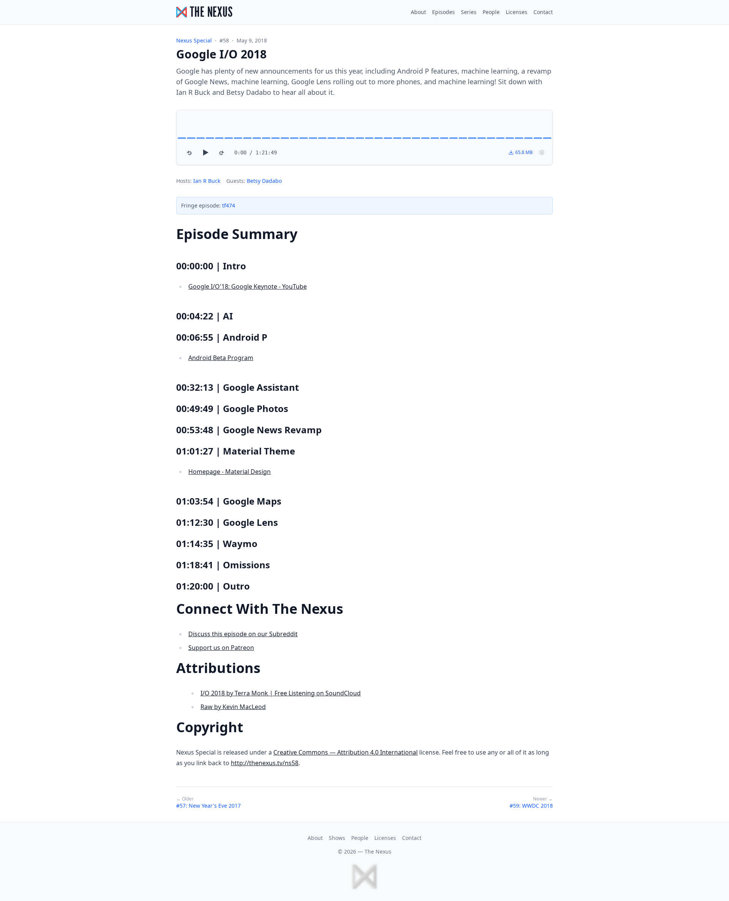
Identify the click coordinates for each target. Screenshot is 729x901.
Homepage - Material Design (229, 471)
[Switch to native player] (541, 152)
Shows (337, 837)
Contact (543, 12)
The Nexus (377, 851)
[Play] (205, 152)
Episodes (443, 12)
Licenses (516, 12)
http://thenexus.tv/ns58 (264, 763)
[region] (364, 137)
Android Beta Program (220, 358)
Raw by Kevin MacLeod (233, 707)
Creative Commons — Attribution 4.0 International (345, 752)
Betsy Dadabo (264, 180)
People (491, 12)
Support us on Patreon (221, 647)
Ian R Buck (206, 180)
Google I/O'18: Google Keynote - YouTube (247, 286)
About (418, 12)
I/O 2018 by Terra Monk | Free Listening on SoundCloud (280, 693)
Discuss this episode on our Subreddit (243, 634)
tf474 (228, 205)
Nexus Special (194, 40)
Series (469, 12)
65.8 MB (524, 152)
